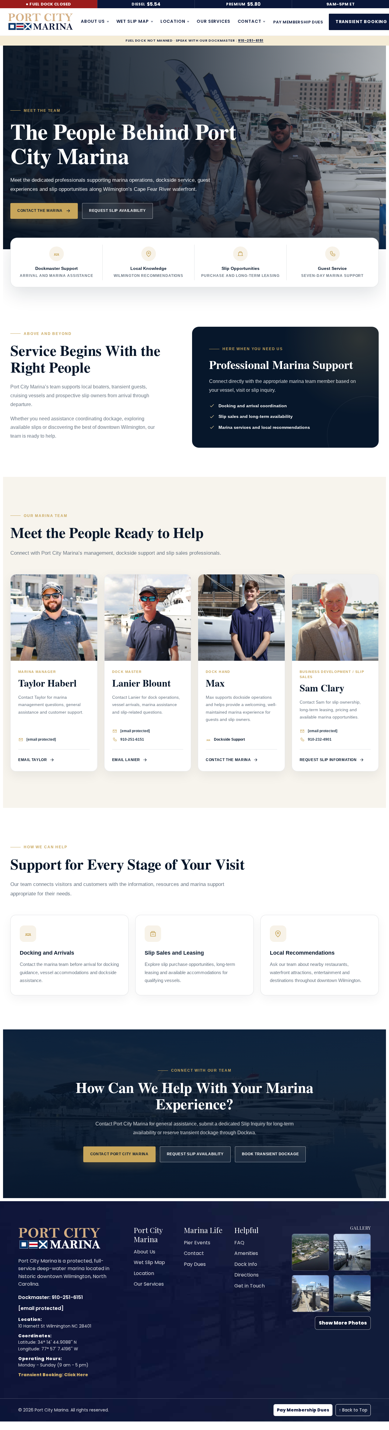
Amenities (246, 1253)
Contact (249, 21)
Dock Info (245, 1264)
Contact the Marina (40, 210)
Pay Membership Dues (303, 1410)
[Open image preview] (310, 1252)
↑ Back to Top (353, 1410)
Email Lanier (126, 760)
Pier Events (197, 1242)
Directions (246, 1274)
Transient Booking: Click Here (53, 1375)
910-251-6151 (250, 40)
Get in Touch (249, 1285)
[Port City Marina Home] (40, 22)
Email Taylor (32, 760)
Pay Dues (195, 1264)
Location (172, 21)
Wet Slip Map (132, 21)
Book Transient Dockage (270, 1154)
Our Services (213, 21)
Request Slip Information (328, 760)
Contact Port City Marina (119, 1154)
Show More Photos (343, 1322)
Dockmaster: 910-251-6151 (50, 1297)
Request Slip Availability (117, 210)
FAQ (239, 1242)
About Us (93, 21)
